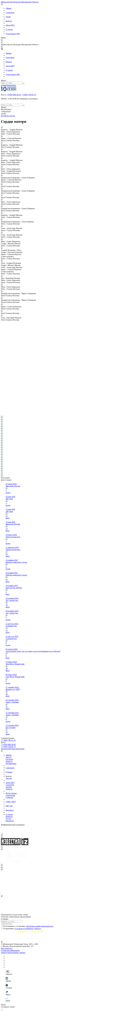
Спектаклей (10, 795)
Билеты (9, 21)
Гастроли (9, 759)
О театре (9, 29)
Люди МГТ (10, 25)
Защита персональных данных (13, 953)
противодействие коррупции (12, 749)
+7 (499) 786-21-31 (8, 740)
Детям (8, 17)
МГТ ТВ (9, 806)
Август (8, 757)
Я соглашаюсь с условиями (28, 926)
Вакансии (10, 821)
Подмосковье (11, 764)
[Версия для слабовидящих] (2, 1009)
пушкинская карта (8, 85)
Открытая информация (10, 950)
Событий (9, 797)
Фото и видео (11, 793)
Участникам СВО (13, 34)
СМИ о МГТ (11, 802)
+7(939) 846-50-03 (13, 95)
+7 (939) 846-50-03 (8, 744)
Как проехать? (7, 948)
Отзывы (9, 772)
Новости (9, 817)
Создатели (10, 785)
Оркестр (9, 761)
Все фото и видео (8, 116)
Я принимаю (22, 929)
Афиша (8, 8)
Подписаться (6, 924)
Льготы (9, 778)
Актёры (9, 787)
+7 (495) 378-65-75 (8, 747)
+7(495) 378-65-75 (29, 95)
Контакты (10, 810)
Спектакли (10, 13)
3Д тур (8, 819)
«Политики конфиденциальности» (40, 926)
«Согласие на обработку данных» (27, 929)
